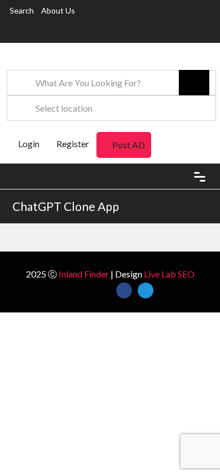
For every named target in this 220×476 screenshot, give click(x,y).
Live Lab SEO (169, 273)
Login (27, 143)
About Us (58, 10)
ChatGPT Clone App (65, 206)
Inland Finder (84, 273)
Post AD (128, 144)
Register (72, 143)
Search (22, 10)
